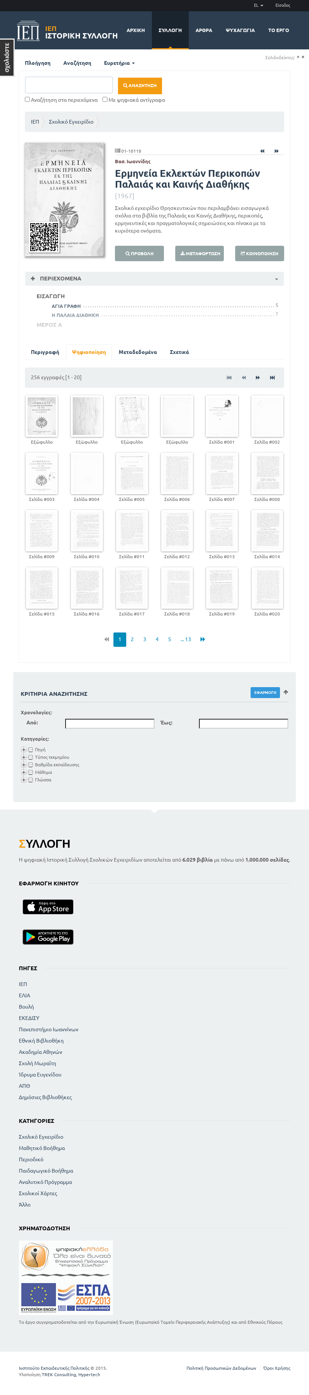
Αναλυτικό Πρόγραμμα (45, 1182)
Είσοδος (282, 5)
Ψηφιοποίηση (89, 352)
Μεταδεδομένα (138, 352)
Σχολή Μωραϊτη (37, 1063)
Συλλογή (170, 30)
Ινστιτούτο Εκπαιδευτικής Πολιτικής (54, 1368)
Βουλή (26, 1007)
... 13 (186, 639)
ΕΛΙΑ (24, 995)
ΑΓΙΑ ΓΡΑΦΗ (66, 306)
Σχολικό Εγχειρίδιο (71, 122)
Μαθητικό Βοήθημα (42, 1148)
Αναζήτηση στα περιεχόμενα (64, 100)
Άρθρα (204, 30)
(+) (298, 57)
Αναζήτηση (77, 63)
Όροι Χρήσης (276, 1368)
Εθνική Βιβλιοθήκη (41, 1041)
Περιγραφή (45, 352)
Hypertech (89, 1374)
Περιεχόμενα (59, 278)
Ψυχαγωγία (240, 30)
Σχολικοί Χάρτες (38, 1193)
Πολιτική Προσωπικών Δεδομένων (221, 1368)
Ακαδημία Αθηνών (40, 1052)
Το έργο (278, 30)
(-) (302, 57)
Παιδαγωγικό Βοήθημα (46, 1171)
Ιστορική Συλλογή (81, 31)
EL (257, 5)
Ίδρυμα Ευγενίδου (40, 1075)
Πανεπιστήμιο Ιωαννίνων (48, 1029)
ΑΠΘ (24, 1086)
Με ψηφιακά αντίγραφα (136, 100)
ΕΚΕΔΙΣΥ (29, 1018)
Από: (32, 723)
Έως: (166, 723)
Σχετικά (179, 352)
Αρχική (136, 30)
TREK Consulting (59, 1374)
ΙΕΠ (35, 122)
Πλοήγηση (37, 63)
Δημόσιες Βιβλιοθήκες (45, 1097)
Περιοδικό (31, 1159)
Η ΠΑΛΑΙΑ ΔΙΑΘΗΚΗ (75, 315)
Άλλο (25, 1205)
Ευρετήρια (117, 63)
